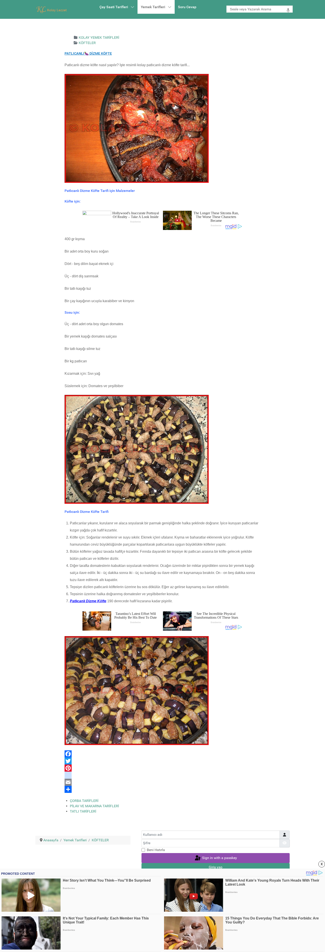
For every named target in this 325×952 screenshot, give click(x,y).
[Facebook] (162, 753)
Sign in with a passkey (219, 858)
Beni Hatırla (156, 850)
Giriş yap (215, 867)
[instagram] (162, 775)
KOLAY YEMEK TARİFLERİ (99, 37)
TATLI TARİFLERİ (83, 811)
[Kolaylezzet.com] (52, 9)
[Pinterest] (162, 768)
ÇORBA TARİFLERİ (84, 801)
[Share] (162, 789)
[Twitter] (162, 761)
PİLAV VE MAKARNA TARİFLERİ (94, 806)
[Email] (162, 782)
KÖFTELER (87, 43)
